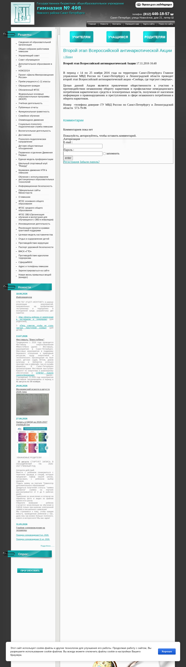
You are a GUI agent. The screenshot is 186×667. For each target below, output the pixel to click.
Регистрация (71, 161)
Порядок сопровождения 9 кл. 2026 (32, 535)
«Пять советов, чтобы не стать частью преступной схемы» (34, 326)
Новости (104, 24)
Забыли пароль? (90, 161)
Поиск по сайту (166, 24)
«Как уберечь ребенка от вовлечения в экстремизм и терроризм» (34, 318)
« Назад (68, 56)
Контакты (116, 24)
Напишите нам (132, 24)
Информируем (24, 297)
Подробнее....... (47, 546)
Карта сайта (148, 24)
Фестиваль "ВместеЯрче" (30, 339)
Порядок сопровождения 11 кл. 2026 (33, 539)
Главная (92, 24)
